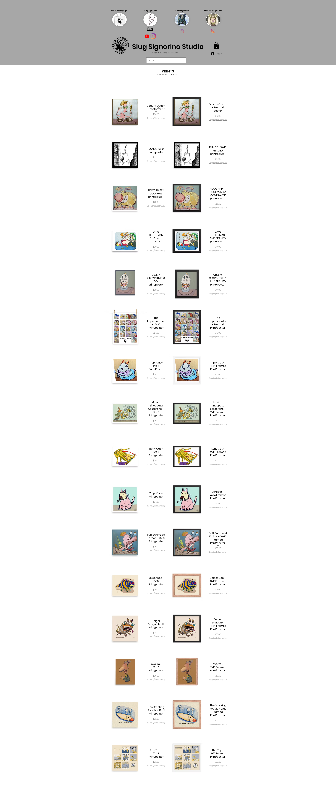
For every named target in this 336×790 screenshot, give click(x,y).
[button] (216, 45)
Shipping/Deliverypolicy (156, 118)
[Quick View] (125, 111)
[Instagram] (182, 31)
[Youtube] (147, 36)
